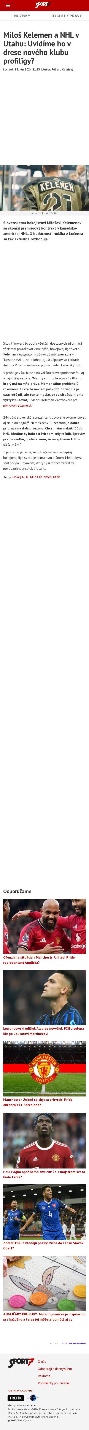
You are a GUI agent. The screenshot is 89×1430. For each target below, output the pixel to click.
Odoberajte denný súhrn (55, 1368)
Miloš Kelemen (41, 477)
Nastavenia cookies (20, 1390)
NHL (25, 477)
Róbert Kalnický (62, 69)
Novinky (22, 16)
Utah (56, 477)
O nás (42, 1361)
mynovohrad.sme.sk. (17, 405)
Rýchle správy (67, 16)
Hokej (16, 477)
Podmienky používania (54, 1383)
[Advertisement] (44, 117)
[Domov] (47, 5)
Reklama (44, 1376)
